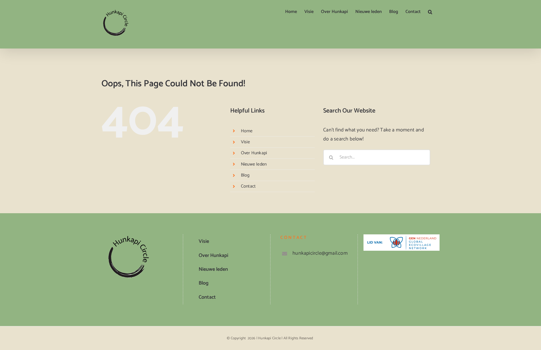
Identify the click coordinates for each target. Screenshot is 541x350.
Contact (248, 186)
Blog (245, 175)
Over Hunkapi (254, 153)
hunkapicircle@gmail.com (320, 253)
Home (247, 131)
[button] (430, 12)
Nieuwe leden (254, 164)
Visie (245, 142)
